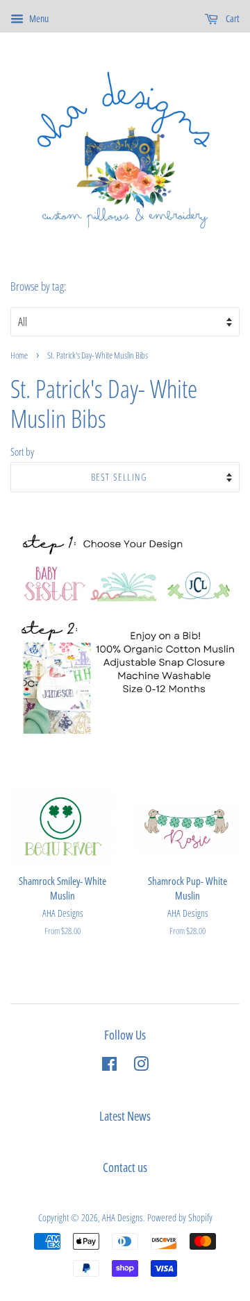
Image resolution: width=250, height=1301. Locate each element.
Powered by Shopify (179, 1217)
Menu (38, 18)
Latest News (125, 1116)
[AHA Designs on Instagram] (141, 1066)
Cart (232, 18)
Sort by (22, 451)
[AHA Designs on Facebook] (109, 1066)
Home (19, 355)
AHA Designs (122, 1217)
